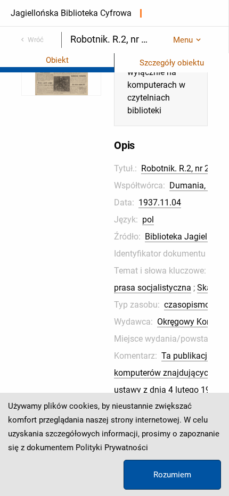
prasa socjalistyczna (152, 288)
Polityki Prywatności (112, 447)
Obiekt (57, 60)
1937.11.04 (159, 202)
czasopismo (187, 305)
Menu (183, 40)
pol (148, 219)
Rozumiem (172, 475)
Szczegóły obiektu (172, 63)
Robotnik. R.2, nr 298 (180, 168)
